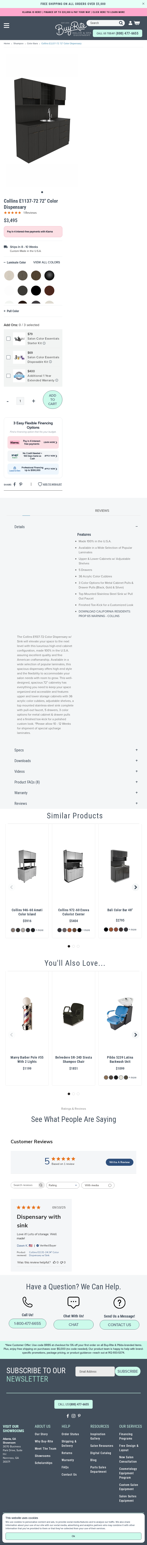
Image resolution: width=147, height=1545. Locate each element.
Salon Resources (101, 1446)
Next (136, 887)
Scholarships (43, 1463)
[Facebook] (68, 1416)
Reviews (102, 510)
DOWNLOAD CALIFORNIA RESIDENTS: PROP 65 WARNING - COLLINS (105, 613)
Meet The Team (45, 1448)
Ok (73, 1536)
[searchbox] (24, 1185)
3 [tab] (78, 946)
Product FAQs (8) (27, 782)
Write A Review (119, 1162)
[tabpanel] (73, 633)
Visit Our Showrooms (13, 1428)
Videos (19, 771)
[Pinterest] (79, 1416)
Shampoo (18, 43)
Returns (67, 1453)
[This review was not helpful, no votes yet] (61, 1262)
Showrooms (42, 1456)
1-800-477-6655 (27, 1323)
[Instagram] (73, 1416)
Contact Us (119, 1325)
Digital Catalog (100, 1453)
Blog (93, 1460)
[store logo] (73, 28)
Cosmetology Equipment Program (128, 1473)
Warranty (20, 793)
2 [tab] (73, 946)
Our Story (41, 1434)
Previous (11, 887)
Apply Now (50, 456)
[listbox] (32, 285)
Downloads (22, 760)
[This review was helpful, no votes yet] (54, 1262)
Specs (19, 750)
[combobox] (106, 23)
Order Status (70, 1434)
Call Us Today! (117, 33)
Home (7, 43)
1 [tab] (69, 946)
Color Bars (32, 43)
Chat (73, 1324)
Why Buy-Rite (44, 1441)
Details (19, 527)
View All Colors (46, 262)
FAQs (65, 1467)
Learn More (49, 442)
